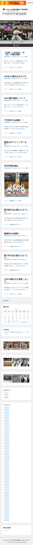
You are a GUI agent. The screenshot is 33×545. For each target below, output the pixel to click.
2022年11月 (7, 456)
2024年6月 (6, 435)
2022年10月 (7, 458)
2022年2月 (6, 471)
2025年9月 (6, 418)
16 (16, 316)
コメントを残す (24, 56)
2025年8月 (6, 420)
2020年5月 (6, 500)
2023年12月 (7, 443)
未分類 (5, 396)
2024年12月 (7, 427)
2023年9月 (6, 448)
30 (16, 320)
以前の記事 (5, 300)
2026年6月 (6, 409)
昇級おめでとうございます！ (15, 143)
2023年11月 (7, 445)
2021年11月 (7, 474)
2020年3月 (6, 504)
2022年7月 (6, 463)
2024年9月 (6, 432)
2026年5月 (6, 410)
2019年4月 (6, 518)
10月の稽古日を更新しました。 (16, 280)
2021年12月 (7, 473)
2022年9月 (6, 459)
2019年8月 (6, 513)
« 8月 (9, 322)
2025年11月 (7, 417)
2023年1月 (6, 455)
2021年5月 (6, 484)
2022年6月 (6, 464)
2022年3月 (6, 469)
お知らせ (12, 67)
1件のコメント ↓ (25, 235)
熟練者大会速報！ (12, 233)
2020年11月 (7, 492)
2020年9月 (6, 494)
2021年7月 (6, 481)
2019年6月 (6, 517)
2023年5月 (6, 451)
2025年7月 (6, 422)
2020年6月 (6, 499)
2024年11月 (7, 428)
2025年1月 (6, 425)
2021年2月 (6, 489)
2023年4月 (6, 453)
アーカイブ (6, 530)
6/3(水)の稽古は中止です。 (16, 76)
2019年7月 (6, 515)
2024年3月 (6, 440)
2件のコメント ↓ (25, 213)
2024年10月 (7, 430)
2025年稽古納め (11, 165)
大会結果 (12, 133)
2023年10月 (7, 446)
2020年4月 (6, 502)
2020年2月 (6, 505)
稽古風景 (12, 200)
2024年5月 (6, 437)
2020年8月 (6, 495)
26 (27, 318)
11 (24, 315)
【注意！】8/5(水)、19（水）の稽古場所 (14, 53)
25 (24, 318)
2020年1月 (6, 507)
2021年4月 (6, 486)
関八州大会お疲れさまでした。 (16, 256)
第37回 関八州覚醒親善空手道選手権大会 (13, 332)
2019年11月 (7, 510)
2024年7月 (6, 433)
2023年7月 (6, 450)
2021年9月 (6, 477)
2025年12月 (7, 415)
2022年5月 (6, 466)
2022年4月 (6, 468)
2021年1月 (6, 491)
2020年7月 (6, 497)
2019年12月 (7, 509)
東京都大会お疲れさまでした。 (16, 210)
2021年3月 (6, 487)
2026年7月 (6, 407)
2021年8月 (6, 479)
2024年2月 (6, 441)
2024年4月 (6, 438)
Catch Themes (22, 542)
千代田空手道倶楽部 (14, 14)
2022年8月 (6, 461)
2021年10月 (7, 476)
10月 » (24, 322)
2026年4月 (6, 412)
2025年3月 (6, 423)
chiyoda (14, 56)
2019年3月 (6, 520)
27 (5, 320)
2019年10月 (7, 512)
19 (27, 316)
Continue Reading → (20, 63)
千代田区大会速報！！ (14, 120)
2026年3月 (6, 414)
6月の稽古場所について (14, 98)
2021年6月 (6, 482)
